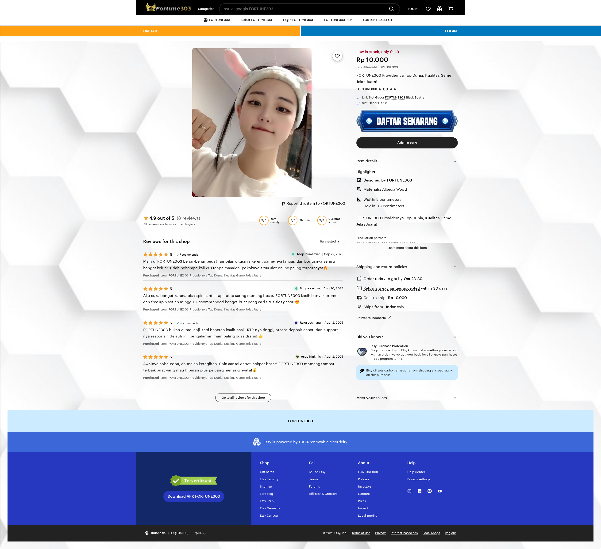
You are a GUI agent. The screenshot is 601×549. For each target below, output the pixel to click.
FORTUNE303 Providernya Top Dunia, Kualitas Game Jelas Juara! (403, 78)
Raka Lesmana (310, 322)
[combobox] (302, 9)
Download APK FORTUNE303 (194, 496)
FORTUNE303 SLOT (378, 20)
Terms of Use (361, 533)
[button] (175, 533)
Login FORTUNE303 (298, 20)
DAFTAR (150, 31)
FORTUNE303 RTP (338, 20)
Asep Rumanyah (309, 254)
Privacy (380, 533)
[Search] (392, 9)
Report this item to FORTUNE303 (316, 203)
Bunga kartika (310, 288)
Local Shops (431, 533)
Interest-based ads (404, 533)
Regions (450, 533)
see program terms (388, 358)
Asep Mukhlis (311, 356)
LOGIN (413, 9)
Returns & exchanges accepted (391, 288)
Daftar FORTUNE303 (256, 20)
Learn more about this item (407, 248)
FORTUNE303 (366, 89)
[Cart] (450, 9)
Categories (206, 9)
